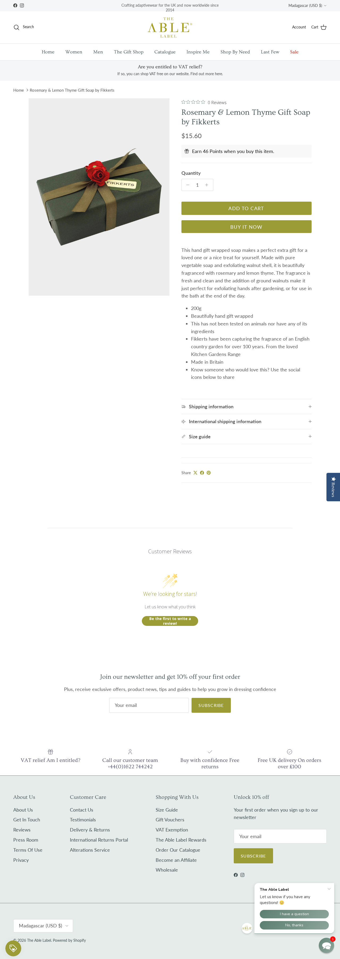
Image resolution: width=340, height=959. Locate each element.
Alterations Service (90, 850)
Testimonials (83, 819)
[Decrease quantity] (187, 185)
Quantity (191, 173)
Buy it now (246, 227)
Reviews (22, 830)
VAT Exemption (172, 830)
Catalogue (165, 52)
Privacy (21, 860)
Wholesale (167, 870)
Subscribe (211, 705)
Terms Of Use (27, 850)
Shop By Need (235, 52)
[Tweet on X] (195, 473)
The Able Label (39, 940)
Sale (294, 52)
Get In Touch (26, 819)
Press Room (25, 840)
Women (73, 52)
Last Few (270, 52)
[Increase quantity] (208, 185)
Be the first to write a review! (170, 621)
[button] (326, 945)
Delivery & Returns (90, 830)
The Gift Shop (128, 52)
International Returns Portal (99, 840)
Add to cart (246, 208)
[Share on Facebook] (202, 473)
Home (48, 52)
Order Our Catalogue (178, 850)
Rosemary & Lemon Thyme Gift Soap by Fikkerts (72, 90)
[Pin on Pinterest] (209, 473)
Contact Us (81, 810)
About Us (23, 810)
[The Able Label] (170, 27)
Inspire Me (198, 52)
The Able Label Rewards (181, 840)
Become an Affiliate (176, 860)
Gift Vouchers (170, 819)
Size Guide (167, 810)
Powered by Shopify (69, 940)
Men (98, 52)
